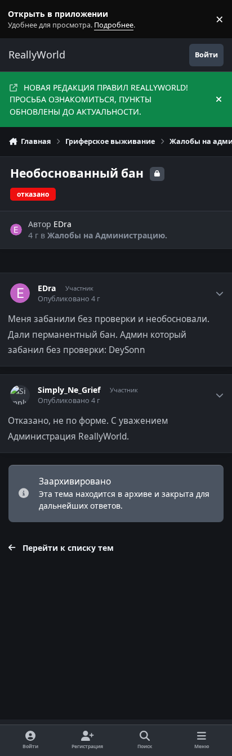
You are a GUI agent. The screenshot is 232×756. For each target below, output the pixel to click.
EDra (62, 224)
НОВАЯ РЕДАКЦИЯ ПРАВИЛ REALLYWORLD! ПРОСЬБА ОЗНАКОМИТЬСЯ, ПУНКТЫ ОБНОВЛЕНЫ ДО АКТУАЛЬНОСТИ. (99, 99)
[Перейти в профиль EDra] (16, 230)
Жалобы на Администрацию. (107, 235)
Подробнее (21, 19)
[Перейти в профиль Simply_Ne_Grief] (20, 395)
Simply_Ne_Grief (69, 390)
